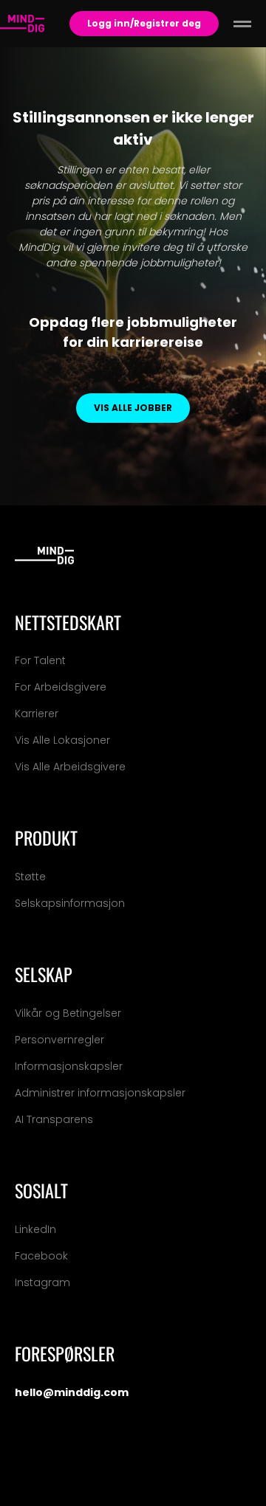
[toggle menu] (242, 23)
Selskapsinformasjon (70, 903)
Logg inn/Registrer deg (144, 23)
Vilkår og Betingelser (68, 1013)
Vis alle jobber (133, 407)
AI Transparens (54, 1119)
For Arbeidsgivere (60, 687)
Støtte (30, 876)
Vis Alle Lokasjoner (62, 740)
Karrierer (36, 713)
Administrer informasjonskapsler (100, 1092)
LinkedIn (35, 1229)
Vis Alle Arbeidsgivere (70, 766)
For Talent (40, 660)
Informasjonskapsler (69, 1066)
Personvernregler (59, 1039)
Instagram (42, 1282)
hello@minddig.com (72, 1392)
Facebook (41, 1255)
